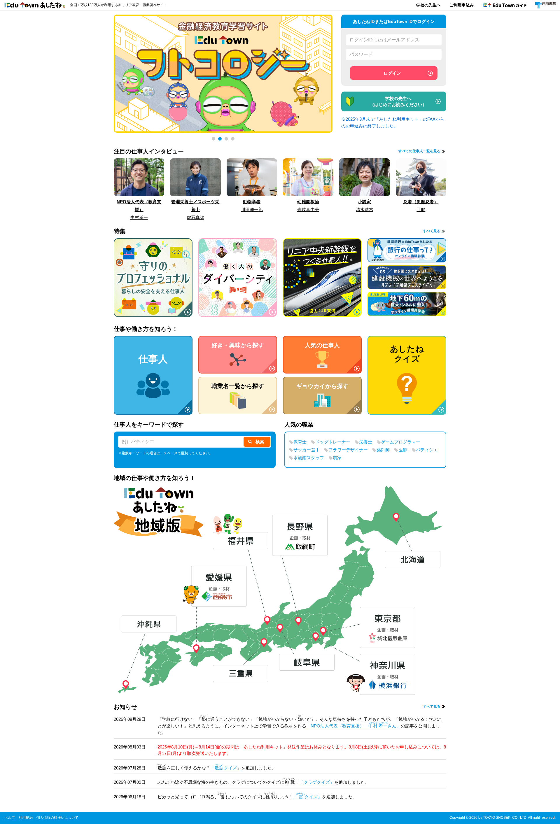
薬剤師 (383, 449)
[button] (213, 139)
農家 (337, 457)
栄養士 (365, 441)
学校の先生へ (428, 5)
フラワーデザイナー (348, 449)
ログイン (392, 73)
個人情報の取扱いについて (57, 818)
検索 (260, 441)
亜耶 (420, 209)
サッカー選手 (306, 449)
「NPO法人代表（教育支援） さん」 (353, 725)
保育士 (300, 441)
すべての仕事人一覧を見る (419, 151)
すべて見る (431, 231)
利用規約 (26, 818)
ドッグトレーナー (332, 441)
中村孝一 (139, 217)
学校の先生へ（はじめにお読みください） (398, 101)
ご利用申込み (461, 5)
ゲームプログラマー (400, 441)
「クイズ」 (225, 767)
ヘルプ (9, 818)
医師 (402, 449)
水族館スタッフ (308, 457)
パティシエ (427, 449)
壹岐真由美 (308, 209)
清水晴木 (364, 209)
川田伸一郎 (252, 209)
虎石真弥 (195, 217)
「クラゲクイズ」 (316, 782)
